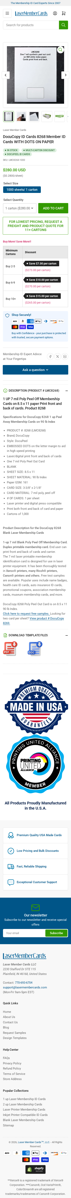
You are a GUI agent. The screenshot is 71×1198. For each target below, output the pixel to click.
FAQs (6, 1058)
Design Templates (15, 1038)
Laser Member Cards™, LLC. (34, 1142)
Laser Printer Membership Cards (24, 1109)
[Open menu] (7, 13)
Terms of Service (14, 1074)
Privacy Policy (12, 1063)
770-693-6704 (23, 982)
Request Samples (14, 1033)
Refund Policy (12, 1068)
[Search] (63, 25)
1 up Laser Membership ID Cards (24, 1099)
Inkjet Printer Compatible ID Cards (25, 1115)
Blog (6, 1027)
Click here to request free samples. (26, 613)
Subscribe (56, 933)
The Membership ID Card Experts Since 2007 (35, 3)
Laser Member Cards (14, 129)
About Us (9, 1017)
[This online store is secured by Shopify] (35, 1169)
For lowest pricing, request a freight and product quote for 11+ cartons (36, 226)
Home (7, 1012)
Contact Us (10, 1022)
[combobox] (35, 25)
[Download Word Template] (35, 650)
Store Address (12, 1079)
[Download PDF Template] (10, 650)
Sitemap (8, 1125)
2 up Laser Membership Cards (22, 1104)
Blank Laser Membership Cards (23, 1120)
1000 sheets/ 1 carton (22, 190)
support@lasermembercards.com (25, 987)
